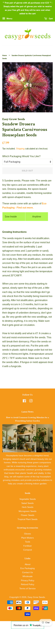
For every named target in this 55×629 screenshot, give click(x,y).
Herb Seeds (27, 507)
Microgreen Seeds (27, 511)
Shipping (20, 148)
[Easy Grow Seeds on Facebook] (24, 401)
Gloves (27, 534)
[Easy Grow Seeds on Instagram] (31, 401)
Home (4, 55)
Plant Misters (27, 538)
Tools (27, 542)
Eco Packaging (27, 568)
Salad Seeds (27, 503)
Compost (27, 550)
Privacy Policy (27, 580)
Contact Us (27, 572)
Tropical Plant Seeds (27, 519)
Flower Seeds (27, 515)
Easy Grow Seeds (36, 597)
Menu (9, 18)
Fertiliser (27, 546)
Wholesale (27, 576)
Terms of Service (27, 588)
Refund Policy (27, 584)
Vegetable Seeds (27, 499)
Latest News (27, 411)
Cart (50, 18)
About (27, 564)
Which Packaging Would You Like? (21, 156)
